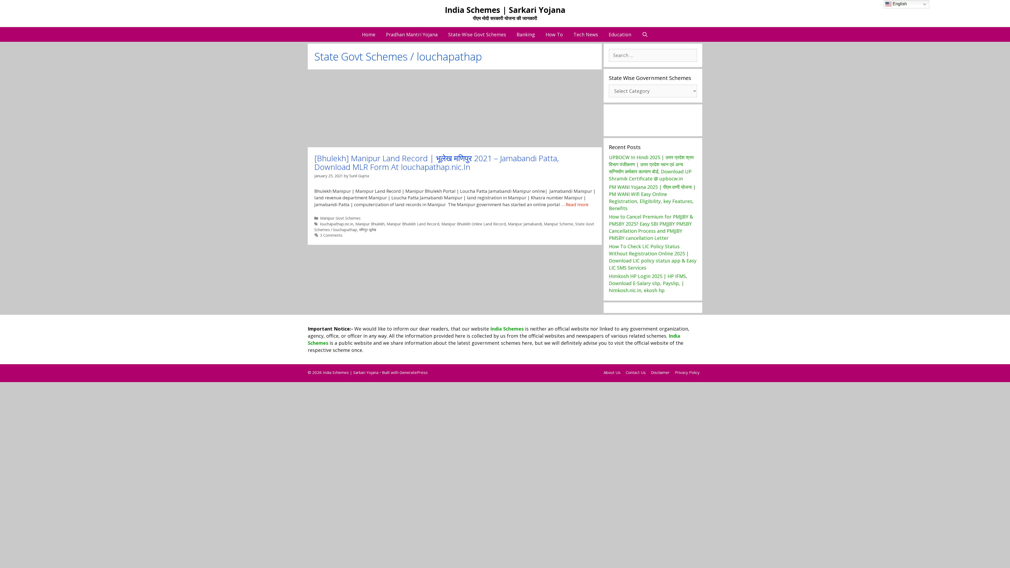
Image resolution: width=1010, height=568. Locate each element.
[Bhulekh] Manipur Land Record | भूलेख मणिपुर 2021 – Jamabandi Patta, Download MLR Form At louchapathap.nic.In (436, 162)
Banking (526, 34)
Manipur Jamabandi (525, 223)
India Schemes (507, 329)
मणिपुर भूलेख (367, 229)
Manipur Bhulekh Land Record (413, 223)
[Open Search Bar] (645, 34)
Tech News (585, 34)
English (899, 4)
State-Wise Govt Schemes (477, 34)
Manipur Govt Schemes (340, 218)
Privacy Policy (687, 372)
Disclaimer (660, 372)
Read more (577, 204)
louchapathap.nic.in (336, 223)
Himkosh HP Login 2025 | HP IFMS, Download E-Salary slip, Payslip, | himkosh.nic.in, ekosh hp (648, 283)
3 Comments (331, 235)
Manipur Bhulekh (370, 223)
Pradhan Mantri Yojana (412, 34)
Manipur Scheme (558, 223)
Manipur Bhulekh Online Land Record (473, 223)
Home (368, 34)
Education (620, 34)
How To (554, 34)
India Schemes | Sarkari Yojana (505, 9)
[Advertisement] (455, 108)
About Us (612, 372)
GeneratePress (414, 372)
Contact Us (636, 372)
